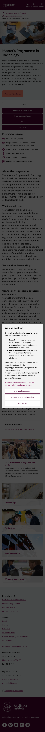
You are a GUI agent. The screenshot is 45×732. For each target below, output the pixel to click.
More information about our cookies (19, 382)
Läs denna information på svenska (18, 385)
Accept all (22, 403)
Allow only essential (22, 391)
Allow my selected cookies (22, 397)
